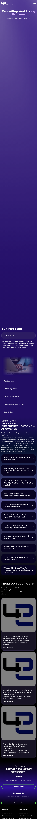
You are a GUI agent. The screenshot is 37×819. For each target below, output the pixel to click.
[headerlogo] (7, 3)
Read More (8, 648)
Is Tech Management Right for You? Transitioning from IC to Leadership (17, 692)
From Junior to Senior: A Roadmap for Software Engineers (15, 746)
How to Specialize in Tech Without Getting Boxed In (15, 637)
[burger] (34, 3)
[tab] (18, 335)
